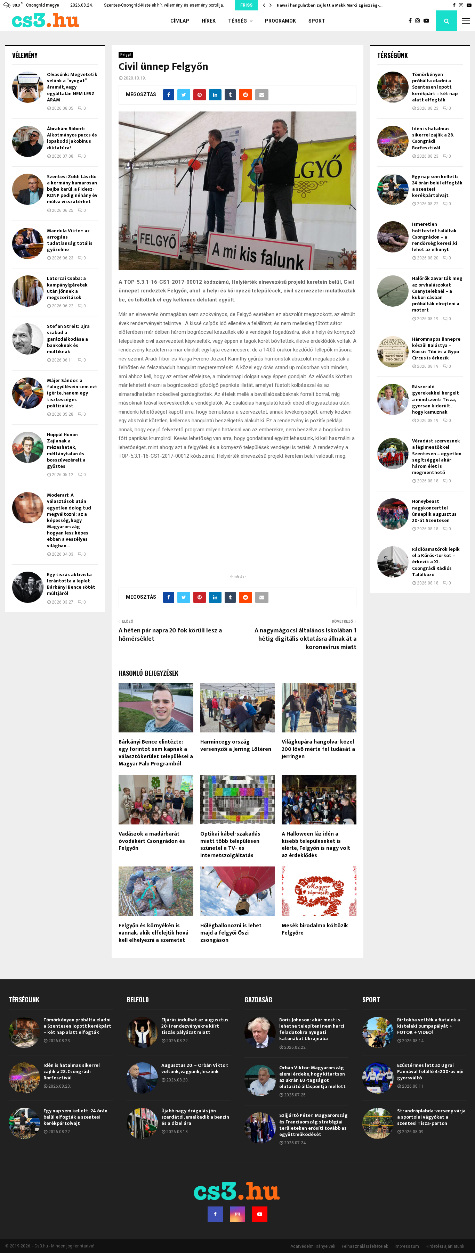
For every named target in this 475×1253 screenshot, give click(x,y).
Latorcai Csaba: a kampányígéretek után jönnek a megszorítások (67, 287)
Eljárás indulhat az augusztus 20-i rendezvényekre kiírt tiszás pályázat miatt (194, 1026)
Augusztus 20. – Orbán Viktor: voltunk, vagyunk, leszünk (194, 1068)
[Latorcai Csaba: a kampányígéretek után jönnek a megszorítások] (27, 291)
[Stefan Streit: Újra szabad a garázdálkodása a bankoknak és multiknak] (27, 339)
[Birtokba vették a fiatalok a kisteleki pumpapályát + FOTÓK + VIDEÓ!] (378, 1032)
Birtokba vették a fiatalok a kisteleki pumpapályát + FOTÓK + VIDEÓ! (428, 1026)
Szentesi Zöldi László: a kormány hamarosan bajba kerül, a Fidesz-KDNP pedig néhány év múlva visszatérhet (72, 189)
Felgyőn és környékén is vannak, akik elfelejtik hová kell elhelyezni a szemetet (153, 933)
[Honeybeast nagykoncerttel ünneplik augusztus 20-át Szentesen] (393, 514)
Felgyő (125, 55)
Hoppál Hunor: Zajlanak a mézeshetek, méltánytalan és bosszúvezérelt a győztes (66, 450)
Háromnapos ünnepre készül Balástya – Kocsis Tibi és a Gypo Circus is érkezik (436, 348)
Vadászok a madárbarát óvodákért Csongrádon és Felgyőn (152, 841)
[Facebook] (412, 21)
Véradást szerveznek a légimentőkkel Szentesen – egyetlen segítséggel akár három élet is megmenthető (436, 456)
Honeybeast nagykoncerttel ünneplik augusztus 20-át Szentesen (434, 510)
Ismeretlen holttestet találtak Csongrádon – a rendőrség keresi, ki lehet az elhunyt (434, 237)
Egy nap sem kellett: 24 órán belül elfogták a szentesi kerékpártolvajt (437, 186)
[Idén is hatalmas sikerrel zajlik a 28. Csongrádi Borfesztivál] (393, 141)
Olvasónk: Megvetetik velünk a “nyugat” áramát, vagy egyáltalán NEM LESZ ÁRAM (72, 87)
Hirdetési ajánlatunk (445, 1246)
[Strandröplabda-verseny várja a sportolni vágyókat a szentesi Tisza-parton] (378, 1123)
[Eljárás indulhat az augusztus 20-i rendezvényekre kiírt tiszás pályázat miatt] (142, 1032)
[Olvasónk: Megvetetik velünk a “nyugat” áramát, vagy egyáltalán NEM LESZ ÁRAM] (27, 87)
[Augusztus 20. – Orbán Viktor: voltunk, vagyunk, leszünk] (142, 1078)
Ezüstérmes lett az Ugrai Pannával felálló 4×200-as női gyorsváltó (430, 1071)
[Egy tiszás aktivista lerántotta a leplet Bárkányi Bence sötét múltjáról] (27, 587)
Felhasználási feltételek (365, 1246)
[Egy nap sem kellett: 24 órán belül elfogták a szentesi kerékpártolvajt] (393, 189)
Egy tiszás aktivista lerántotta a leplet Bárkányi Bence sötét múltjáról (71, 584)
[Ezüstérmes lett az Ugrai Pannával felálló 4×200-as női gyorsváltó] (378, 1078)
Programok (280, 21)
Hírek (209, 21)
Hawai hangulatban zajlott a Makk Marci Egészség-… (330, 5)
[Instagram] (419, 21)
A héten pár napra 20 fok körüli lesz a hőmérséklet (170, 634)
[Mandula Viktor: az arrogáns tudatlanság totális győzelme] (27, 243)
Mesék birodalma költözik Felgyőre (315, 929)
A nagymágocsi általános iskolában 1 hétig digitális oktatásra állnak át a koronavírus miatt (305, 639)
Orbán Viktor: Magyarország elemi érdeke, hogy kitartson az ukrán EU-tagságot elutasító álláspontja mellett (312, 1077)
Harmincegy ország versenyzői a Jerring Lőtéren (235, 745)
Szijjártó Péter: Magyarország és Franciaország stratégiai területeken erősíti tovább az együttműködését (313, 1124)
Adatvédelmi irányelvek (312, 1246)
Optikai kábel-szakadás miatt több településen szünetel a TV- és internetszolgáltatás (230, 844)
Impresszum (407, 1246)
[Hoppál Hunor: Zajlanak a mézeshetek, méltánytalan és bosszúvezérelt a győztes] (27, 447)
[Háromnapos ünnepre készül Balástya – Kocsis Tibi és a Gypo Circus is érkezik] (393, 351)
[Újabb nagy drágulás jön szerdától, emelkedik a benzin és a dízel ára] (142, 1123)
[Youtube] (428, 21)
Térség (237, 21)
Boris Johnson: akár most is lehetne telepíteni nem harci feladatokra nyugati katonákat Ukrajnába (311, 1029)
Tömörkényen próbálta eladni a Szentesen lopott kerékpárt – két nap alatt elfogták (435, 87)
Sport (316, 21)
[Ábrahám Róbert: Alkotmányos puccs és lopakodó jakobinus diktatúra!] (27, 141)
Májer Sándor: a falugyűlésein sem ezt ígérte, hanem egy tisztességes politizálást (72, 393)
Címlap (179, 21)
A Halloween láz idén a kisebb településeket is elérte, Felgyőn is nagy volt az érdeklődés (316, 844)
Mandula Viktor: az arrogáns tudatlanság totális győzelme (69, 240)
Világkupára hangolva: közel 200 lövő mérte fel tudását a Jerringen (318, 749)
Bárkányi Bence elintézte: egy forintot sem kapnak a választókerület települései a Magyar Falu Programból (156, 752)
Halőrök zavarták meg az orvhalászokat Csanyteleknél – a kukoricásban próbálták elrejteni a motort (437, 294)
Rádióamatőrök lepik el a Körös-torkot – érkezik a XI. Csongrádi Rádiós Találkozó (436, 562)
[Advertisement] (237, 527)
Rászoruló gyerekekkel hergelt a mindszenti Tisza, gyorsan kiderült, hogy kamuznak (435, 399)
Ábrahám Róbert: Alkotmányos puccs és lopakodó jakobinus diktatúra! (72, 138)
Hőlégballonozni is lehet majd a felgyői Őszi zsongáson (230, 933)
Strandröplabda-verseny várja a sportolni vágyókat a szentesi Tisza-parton (431, 1117)
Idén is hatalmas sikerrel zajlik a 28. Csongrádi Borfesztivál (433, 138)
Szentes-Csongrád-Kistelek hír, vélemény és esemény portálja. (164, 5)
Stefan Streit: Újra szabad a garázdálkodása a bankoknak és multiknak (68, 339)
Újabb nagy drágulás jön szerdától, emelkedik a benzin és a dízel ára (195, 1117)
